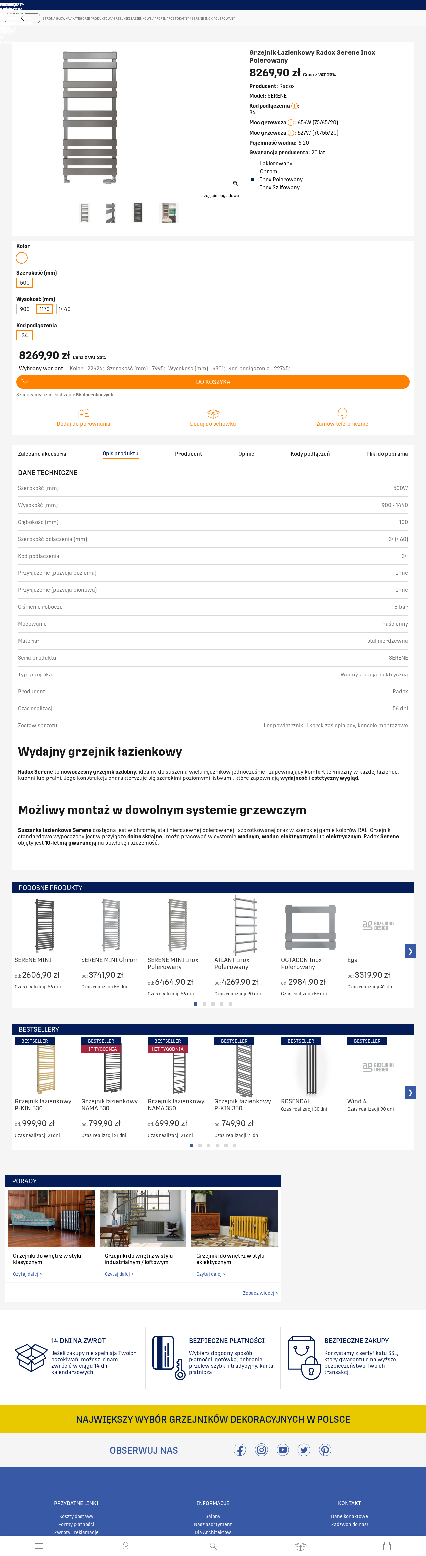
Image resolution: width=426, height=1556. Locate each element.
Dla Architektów (213, 1532)
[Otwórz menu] (39, 1546)
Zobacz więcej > (260, 1293)
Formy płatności (76, 1524)
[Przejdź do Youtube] (282, 1454)
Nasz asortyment (213, 1524)
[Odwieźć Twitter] (304, 1454)
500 (25, 283)
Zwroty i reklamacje (76, 1532)
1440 (65, 309)
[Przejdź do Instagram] (261, 1454)
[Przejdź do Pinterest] (325, 1454)
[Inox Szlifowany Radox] (21, 258)
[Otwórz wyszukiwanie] (213, 1546)
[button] (125, 1546)
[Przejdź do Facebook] (240, 1454)
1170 (45, 309)
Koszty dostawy (76, 1516)
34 (25, 335)
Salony (213, 1516)
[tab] (195, 1004)
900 (25, 309)
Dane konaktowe (349, 1516)
